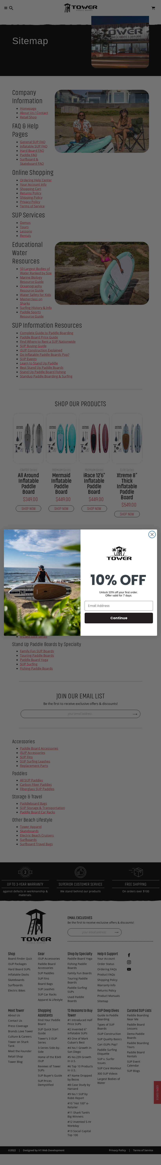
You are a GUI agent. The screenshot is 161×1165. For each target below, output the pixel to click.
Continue (118, 617)
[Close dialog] (152, 534)
